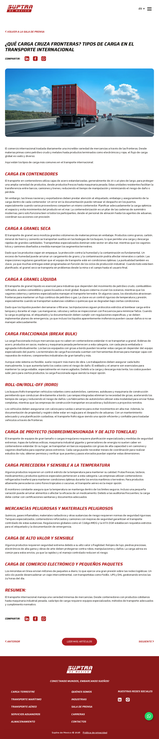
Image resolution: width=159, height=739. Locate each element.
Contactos (78, 722)
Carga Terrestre (23, 692)
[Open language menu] (143, 8)
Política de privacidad (95, 732)
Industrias (78, 699)
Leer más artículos (79, 641)
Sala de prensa (81, 707)
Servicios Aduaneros (25, 714)
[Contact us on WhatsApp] (149, 716)
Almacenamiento (23, 722)
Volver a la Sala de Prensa (25, 32)
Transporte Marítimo (26, 699)
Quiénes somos (81, 692)
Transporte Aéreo (24, 707)
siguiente (145, 642)
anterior (13, 642)
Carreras (78, 714)
